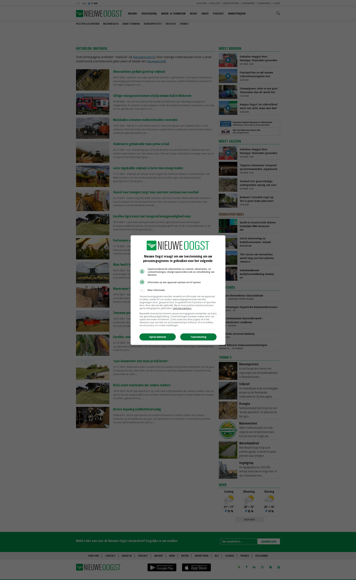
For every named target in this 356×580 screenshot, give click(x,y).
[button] (178, 290)
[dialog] (178, 290)
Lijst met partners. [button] (182, 308)
